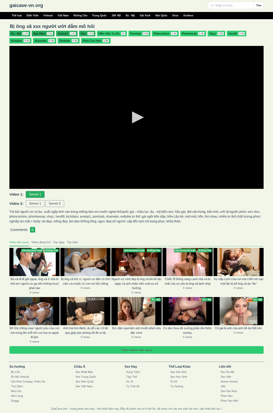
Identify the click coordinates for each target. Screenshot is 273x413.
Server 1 (35, 194)
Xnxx (175, 15)
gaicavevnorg (26, 5)
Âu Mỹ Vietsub (20, 376)
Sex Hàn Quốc (85, 381)
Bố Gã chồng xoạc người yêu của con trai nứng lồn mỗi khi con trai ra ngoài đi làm (34, 332)
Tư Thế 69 (132, 386)
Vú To (129, 381)
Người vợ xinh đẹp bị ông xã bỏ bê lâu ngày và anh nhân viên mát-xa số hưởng (136, 283)
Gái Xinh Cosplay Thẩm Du (28, 381)
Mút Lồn (16, 391)
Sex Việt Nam (84, 386)
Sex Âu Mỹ (227, 371)
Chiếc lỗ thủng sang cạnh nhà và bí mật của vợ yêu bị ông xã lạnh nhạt (187, 281)
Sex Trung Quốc (86, 376)
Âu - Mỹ (130, 15)
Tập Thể (131, 376)
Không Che (80, 15)
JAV (223, 386)
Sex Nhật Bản (84, 371)
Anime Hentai (229, 381)
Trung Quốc (99, 15)
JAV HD (116, 15)
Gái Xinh (145, 15)
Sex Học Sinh (178, 376)
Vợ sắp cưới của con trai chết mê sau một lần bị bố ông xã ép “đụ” (238, 281)
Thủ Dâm (17, 386)
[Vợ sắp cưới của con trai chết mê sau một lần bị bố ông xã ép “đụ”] (238, 262)
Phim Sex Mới (229, 400)
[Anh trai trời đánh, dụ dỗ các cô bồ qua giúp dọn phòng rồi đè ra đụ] (85, 311)
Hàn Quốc (161, 15)
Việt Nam (63, 15)
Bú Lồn (15, 371)
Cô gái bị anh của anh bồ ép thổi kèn (238, 328)
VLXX (173, 381)
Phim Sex (227, 395)
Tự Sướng (176, 386)
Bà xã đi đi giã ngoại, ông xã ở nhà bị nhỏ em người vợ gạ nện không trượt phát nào (34, 283)
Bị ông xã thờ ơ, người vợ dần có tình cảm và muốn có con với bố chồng (85, 281)
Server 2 (55, 203)
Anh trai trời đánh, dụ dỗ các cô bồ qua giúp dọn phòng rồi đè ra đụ (85, 330)
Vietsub (48, 15)
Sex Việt (226, 376)
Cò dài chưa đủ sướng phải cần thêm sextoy (187, 330)
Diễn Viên (33, 15)
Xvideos (188, 15)
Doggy (15, 400)
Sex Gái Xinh (178, 371)
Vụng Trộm (133, 371)
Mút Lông (17, 395)
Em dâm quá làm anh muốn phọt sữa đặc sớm (136, 330)
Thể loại (17, 15)
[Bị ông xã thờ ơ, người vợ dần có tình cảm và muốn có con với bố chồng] (85, 262)
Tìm (258, 5)
